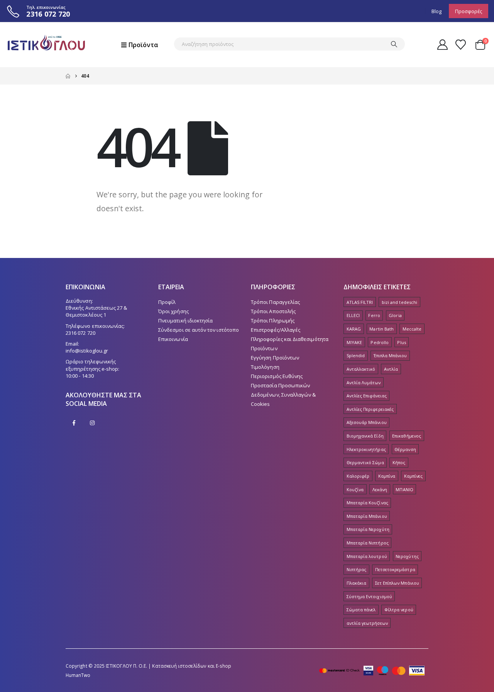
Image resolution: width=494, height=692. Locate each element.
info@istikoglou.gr (87, 350)
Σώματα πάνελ (361, 609)
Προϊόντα (143, 45)
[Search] (394, 44)
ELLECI (353, 315)
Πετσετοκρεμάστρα (395, 569)
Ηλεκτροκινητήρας (366, 449)
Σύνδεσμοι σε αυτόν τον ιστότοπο (198, 329)
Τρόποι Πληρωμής (272, 320)
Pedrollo (379, 342)
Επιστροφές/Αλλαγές (275, 329)
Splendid (356, 355)
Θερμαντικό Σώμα (365, 462)
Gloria (395, 315)
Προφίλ (167, 302)
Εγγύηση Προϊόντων (275, 357)
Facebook (74, 423)
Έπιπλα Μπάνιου (390, 355)
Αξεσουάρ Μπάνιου (367, 422)
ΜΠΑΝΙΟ (404, 489)
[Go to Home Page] (68, 76)
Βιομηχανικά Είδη (365, 436)
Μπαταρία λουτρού (367, 556)
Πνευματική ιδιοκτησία (185, 320)
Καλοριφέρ (358, 476)
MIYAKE (354, 342)
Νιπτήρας (357, 569)
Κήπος (398, 462)
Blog (436, 11)
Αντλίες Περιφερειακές (370, 409)
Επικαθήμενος (406, 436)
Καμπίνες (413, 476)
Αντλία (391, 369)
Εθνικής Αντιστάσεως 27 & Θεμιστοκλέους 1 (96, 311)
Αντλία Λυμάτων (364, 382)
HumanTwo (78, 675)
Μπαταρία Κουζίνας (367, 502)
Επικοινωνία (173, 339)
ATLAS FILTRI (360, 302)
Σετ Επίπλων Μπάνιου (397, 583)
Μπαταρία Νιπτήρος (368, 543)
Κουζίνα (355, 489)
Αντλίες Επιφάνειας (367, 396)
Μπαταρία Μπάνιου (367, 516)
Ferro (374, 315)
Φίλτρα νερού (398, 609)
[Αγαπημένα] (461, 44)
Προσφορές (468, 11)
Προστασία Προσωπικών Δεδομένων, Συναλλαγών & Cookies (283, 394)
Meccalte (412, 329)
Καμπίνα (386, 476)
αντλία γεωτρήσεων (367, 623)
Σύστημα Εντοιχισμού (369, 596)
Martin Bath (381, 329)
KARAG (354, 329)
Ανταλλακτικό (361, 369)
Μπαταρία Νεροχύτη (368, 529)
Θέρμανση (405, 449)
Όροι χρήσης (173, 311)
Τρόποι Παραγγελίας (275, 302)
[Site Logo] (46, 44)
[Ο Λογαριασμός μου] (442, 44)
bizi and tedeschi (399, 302)
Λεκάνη (379, 489)
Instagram (92, 423)
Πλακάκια (357, 583)
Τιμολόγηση (265, 366)
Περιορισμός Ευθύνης (277, 376)
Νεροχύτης (407, 556)
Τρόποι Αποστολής (273, 311)
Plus (401, 342)
